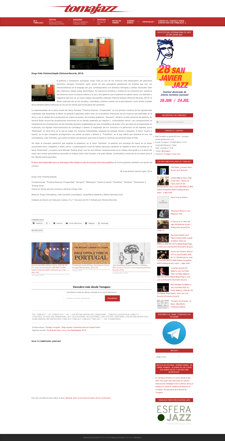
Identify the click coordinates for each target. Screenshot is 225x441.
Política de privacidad (90, 437)
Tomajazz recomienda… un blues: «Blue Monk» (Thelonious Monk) (181, 304)
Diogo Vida (50, 317)
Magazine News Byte (118, 437)
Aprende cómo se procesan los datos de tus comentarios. (88, 398)
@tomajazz (166, 151)
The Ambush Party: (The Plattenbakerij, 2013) (66, 330)
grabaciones (60, 317)
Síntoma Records (53, 319)
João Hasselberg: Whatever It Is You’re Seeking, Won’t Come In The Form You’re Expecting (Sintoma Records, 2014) (131, 267)
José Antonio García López (136, 317)
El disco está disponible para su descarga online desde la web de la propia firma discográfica (72, 162)
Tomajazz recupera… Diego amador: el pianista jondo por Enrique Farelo (72, 327)
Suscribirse (112, 298)
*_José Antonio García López (82, 314)
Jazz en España (78, 317)
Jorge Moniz (119, 317)
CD (44, 317)
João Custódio (107, 317)
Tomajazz (76, 319)
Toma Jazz (66, 319)
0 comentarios (114, 319)
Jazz (69, 317)
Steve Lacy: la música (179, 197)
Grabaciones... (101, 314)
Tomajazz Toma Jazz (91, 319)
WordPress (137, 437)
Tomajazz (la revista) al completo (123, 314)
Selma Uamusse (39, 319)
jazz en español (93, 317)
